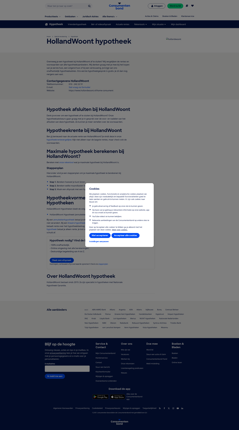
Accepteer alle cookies (125, 235)
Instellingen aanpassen (99, 241)
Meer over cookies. (120, 230)
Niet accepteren (100, 235)
